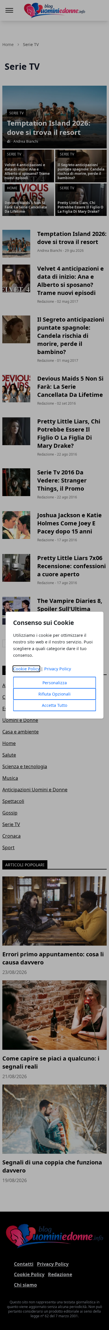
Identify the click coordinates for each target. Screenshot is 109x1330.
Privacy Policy (57, 669)
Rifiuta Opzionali (54, 694)
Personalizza (54, 682)
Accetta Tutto (54, 705)
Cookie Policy (26, 669)
